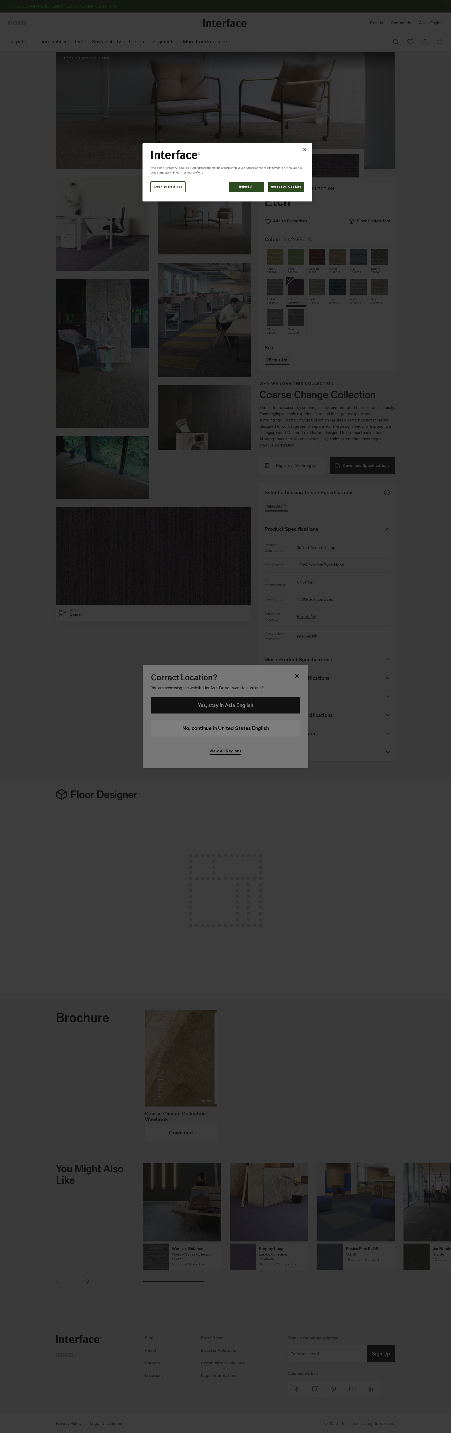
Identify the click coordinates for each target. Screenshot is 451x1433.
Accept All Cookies (286, 187)
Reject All (246, 187)
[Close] (305, 149)
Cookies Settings (168, 187)
